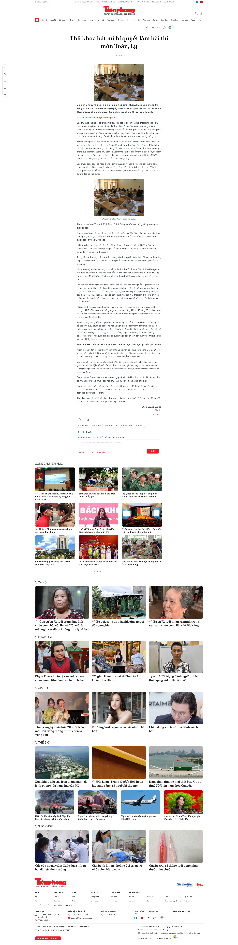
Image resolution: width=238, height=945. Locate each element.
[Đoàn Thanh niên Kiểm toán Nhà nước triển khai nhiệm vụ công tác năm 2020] (55, 479)
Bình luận (5, 87)
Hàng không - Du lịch (173, 901)
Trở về (5, 94)
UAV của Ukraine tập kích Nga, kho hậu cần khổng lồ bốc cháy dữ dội (53, 817)
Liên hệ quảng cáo (77, 911)
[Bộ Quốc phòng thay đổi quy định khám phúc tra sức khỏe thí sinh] (142, 479)
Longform (114, 892)
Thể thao (121, 20)
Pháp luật (110, 20)
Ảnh (74, 892)
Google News (169, 27)
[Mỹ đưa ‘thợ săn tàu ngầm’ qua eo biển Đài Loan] (140, 802)
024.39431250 (44, 920)
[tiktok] (149, 918)
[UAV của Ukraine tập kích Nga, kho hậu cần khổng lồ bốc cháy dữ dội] (54, 802)
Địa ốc (72, 20)
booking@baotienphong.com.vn (83, 918)
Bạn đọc (150, 901)
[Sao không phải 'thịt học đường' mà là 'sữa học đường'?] (142, 547)
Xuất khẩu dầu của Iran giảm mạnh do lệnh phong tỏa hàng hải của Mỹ (61, 783)
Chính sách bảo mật (181, 911)
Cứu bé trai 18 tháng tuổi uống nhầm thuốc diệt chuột (174, 867)
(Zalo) (86, 915)
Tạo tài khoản (98, 437)
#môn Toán (126, 425)
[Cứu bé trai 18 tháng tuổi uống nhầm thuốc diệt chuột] (176, 846)
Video (193, 20)
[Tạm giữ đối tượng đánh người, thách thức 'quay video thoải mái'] (176, 657)
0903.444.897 (110, 915)
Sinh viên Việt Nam (126, 2)
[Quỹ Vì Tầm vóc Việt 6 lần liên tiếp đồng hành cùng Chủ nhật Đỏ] (98, 515)
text (152, 27)
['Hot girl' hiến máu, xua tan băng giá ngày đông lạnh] (55, 515)
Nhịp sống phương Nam (63, 905)
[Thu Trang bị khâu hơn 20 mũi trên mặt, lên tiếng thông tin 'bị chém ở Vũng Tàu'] (62, 708)
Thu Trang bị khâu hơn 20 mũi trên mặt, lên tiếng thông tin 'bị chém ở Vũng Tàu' (59, 731)
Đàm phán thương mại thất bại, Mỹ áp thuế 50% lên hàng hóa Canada (175, 783)
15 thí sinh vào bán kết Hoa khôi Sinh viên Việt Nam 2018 (98, 563)
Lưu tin (5, 80)
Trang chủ (37, 20)
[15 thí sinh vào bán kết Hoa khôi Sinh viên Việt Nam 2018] (98, 547)
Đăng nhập (82, 437)
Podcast (95, 892)
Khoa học (174, 20)
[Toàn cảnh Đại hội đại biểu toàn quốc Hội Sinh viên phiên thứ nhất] (142, 515)
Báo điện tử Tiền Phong (119, 10)
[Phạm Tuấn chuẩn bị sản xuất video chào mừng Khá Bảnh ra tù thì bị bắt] (62, 657)
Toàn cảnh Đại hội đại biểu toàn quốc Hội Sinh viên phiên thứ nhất (141, 530)
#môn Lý (140, 425)
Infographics (135, 892)
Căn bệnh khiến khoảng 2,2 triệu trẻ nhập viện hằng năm (117, 867)
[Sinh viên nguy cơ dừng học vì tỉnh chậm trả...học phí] (55, 547)
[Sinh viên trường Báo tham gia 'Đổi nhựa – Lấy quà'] (98, 479)
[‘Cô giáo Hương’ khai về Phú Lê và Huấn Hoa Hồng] (119, 657)
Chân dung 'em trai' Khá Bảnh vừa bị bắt (174, 729)
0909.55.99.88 (77, 915)
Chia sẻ (5, 73)
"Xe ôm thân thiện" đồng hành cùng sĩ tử (97, 117)
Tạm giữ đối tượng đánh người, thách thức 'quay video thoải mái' (174, 678)
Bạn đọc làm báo (49, 938)
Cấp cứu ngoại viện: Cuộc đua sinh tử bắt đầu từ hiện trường (60, 867)
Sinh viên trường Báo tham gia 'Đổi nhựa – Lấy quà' (97, 495)
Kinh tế (53, 20)
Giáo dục (164, 20)
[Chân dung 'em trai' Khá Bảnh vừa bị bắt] (176, 708)
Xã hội (44, 20)
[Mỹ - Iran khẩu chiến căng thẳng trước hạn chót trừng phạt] (97, 802)
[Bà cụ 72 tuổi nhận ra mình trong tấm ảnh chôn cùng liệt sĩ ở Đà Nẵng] (176, 602)
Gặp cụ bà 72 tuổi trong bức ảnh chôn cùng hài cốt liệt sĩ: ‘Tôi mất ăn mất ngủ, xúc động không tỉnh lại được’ (61, 625)
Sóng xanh (63, 20)
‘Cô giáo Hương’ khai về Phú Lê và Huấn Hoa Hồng (115, 678)
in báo (158, 27)
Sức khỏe (82, 20)
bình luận (164, 27)
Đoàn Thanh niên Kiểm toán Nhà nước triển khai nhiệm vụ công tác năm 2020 (54, 496)
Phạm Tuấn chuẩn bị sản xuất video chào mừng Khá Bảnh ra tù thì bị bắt (60, 678)
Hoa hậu (184, 20)
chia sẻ (147, 27)
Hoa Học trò (143, 2)
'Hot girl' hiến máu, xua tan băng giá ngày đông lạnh (53, 530)
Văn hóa (146, 20)
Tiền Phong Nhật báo (105, 2)
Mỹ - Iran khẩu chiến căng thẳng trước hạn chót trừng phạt (95, 817)
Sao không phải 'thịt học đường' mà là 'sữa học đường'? (141, 563)
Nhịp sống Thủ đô (42, 905)
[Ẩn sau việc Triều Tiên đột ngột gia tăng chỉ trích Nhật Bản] (183, 802)
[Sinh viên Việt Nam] (185, 885)
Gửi (153, 451)
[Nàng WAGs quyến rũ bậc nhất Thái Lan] (119, 708)
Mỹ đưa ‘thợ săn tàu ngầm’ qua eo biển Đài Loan (138, 817)
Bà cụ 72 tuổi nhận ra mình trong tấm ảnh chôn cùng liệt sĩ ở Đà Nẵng (174, 623)
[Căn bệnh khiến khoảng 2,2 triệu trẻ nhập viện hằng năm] (119, 846)
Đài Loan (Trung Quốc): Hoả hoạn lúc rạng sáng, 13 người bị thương (117, 783)
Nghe (5, 66)
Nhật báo (58, 892)
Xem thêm (201, 20)
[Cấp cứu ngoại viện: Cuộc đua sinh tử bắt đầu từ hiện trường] (62, 846)
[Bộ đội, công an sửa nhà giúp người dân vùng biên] (119, 602)
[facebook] (196, 2)
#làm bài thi (111, 425)
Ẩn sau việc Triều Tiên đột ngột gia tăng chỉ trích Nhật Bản (182, 817)
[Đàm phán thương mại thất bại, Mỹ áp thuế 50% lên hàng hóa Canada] (176, 762)
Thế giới (92, 20)
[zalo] (156, 918)
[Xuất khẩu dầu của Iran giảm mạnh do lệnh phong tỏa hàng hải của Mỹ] (62, 762)
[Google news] (163, 918)
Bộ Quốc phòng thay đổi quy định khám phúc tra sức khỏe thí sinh (139, 495)
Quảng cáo (169, 2)
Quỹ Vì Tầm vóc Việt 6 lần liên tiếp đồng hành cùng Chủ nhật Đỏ (96, 530)
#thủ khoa (83, 425)
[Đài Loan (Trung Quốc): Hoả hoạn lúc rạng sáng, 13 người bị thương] (119, 762)
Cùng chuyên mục (49, 463)
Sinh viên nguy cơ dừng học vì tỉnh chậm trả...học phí (53, 563)
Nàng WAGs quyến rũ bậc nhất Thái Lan (118, 729)
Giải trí (155, 20)
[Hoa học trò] (200, 885)
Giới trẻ (101, 20)
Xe (139, 20)
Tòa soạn (156, 2)
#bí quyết (97, 425)
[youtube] (201, 2)
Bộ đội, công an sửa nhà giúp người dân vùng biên (118, 623)
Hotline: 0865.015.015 (83, 2)
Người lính (131, 20)
